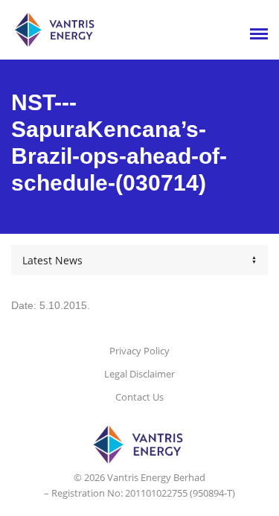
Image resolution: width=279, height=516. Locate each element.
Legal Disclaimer (139, 373)
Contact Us (139, 397)
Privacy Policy (139, 350)
